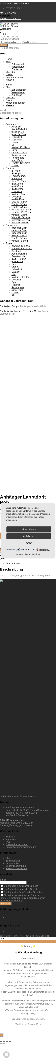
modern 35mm (18, 194)
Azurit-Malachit (19, 129)
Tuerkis (15, 165)
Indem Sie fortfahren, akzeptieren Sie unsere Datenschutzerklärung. (22, 899)
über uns (10, 72)
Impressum (11, 839)
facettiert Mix (17, 132)
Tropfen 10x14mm (20, 163)
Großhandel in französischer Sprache (22, 892)
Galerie (9, 74)
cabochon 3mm (19, 228)
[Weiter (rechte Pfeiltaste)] (4, 1043)
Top (2, 938)
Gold (13, 264)
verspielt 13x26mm (21, 212)
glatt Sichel (17, 261)
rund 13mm (17, 160)
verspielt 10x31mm (21, 209)
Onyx (14, 150)
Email (3, 880)
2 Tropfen (16, 171)
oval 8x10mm (18, 199)
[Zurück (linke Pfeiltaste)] (1, 1043)
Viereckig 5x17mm (20, 220)
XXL (13, 295)
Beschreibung (13, 563)
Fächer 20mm (18, 176)
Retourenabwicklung (16, 868)
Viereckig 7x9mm (20, 222)
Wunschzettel (10, 18)
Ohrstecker (11, 225)
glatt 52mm (17, 189)
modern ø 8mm (19, 235)
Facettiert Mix (18, 256)
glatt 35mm (17, 186)
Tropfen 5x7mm (19, 204)
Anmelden (5, 16)
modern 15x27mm (20, 147)
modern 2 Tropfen (20, 277)
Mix (13, 145)
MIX (13, 274)
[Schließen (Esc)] (1, 1041)
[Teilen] (4, 1041)
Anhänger (11, 124)
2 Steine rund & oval (21, 248)
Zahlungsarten (18, 64)
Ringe (9, 243)
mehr (29, 542)
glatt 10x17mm (18, 134)
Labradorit (16, 137)
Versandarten (18, 67)
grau (2, 558)
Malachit (15, 272)
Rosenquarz (17, 158)
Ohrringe (10, 168)
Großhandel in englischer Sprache (21, 889)
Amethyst (16, 126)
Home (9, 59)
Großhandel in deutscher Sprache (20, 886)
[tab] (31, 563)
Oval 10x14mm (19, 152)
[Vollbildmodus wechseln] (7, 1041)
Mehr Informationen (27, 457)
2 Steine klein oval (20, 246)
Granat (14, 266)
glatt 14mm (17, 183)
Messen (10, 80)
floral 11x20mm (19, 181)
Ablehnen (28, 536)
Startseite (5, 306)
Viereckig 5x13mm (20, 217)
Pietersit (15, 285)
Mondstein (16, 196)
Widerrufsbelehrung (16, 866)
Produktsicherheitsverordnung (21, 847)
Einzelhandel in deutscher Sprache (21, 895)
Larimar (15, 142)
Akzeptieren (27, 465)
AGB (8, 842)
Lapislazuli (17, 139)
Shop (8, 61)
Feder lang (17, 178)
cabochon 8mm (19, 233)
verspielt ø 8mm (19, 241)
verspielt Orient (19, 215)
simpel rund (17, 290)
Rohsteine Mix (18, 155)
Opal (13, 282)
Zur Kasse (16, 69)
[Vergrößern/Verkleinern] (10, 1041)
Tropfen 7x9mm (19, 207)
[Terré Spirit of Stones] (9, 23)
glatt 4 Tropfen (18, 259)
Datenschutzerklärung (17, 844)
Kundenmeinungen (15, 77)
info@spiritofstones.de (17, 815)
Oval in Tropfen (19, 202)
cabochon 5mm (19, 230)
